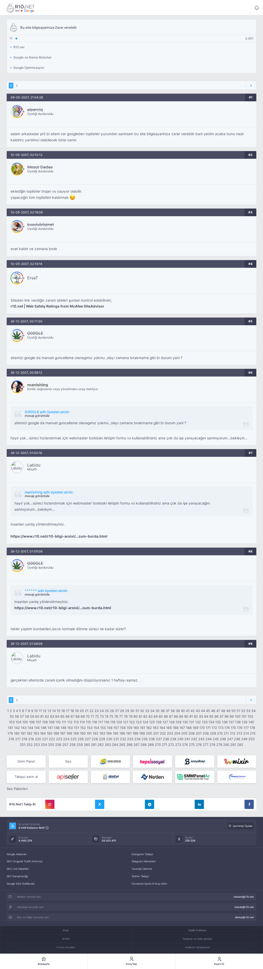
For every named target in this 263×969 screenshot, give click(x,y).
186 (56, 733)
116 (94, 722)
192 (95, 733)
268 (143, 745)
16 (63, 711)
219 (31, 739)
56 (17, 716)
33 (147, 711)
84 (156, 716)
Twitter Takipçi (140, 876)
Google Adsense (16, 854)
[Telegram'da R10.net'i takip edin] (149, 804)
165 (169, 728)
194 (109, 733)
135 (218, 722)
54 (253, 711)
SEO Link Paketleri (18, 868)
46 (213, 711)
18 (72, 711)
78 (126, 716)
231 (116, 739)
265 (122, 745)
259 (80, 745)
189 (76, 733)
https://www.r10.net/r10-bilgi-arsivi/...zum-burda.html (59, 536)
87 (171, 716)
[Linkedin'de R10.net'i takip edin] (199, 804)
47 (218, 711)
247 (230, 739)
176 (239, 728)
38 (173, 711)
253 (37, 745)
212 (233, 733)
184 (43, 733)
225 (73, 739)
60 (37, 716)
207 (199, 733)
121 (125, 722)
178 (252, 728)
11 (40, 711)
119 (112, 722)
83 (150, 716)
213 (239, 733)
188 (69, 733)
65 (62, 716)
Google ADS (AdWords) (21, 883)
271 (164, 745)
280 (226, 745)
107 (38, 722)
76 (116, 716)
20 (82, 711)
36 (163, 711)
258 (72, 745)
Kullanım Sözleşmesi (197, 947)
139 (244, 722)
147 (50, 728)
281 (233, 745)
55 (12, 716)
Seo (68, 761)
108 (45, 722)
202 (163, 733)
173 (220, 728)
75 (111, 716)
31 (137, 711)
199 (142, 733)
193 (102, 733)
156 (109, 728)
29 (127, 711)
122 (132, 722)
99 (232, 716)
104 (18, 722)
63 (52, 716)
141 (10, 728)
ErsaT (32, 278)
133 (205, 722)
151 (76, 728)
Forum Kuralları (66, 947)
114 (82, 722)
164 (162, 728)
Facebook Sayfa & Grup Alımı (149, 883)
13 (49, 711)
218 (24, 739)
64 (57, 716)
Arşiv (66, 930)
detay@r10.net (244, 917)
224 (66, 739)
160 (136, 728)
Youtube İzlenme (142, 868)
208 (206, 733)
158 (123, 728)
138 (238, 722)
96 (216, 716)
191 (89, 733)
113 (76, 722)
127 (165, 722)
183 (36, 733)
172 (214, 728)
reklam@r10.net (243, 896)
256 (58, 745)
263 (108, 745)
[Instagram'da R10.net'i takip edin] (49, 804)
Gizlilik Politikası (197, 930)
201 (156, 733)
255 (51, 745)
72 (97, 716)
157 (116, 728)
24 (102, 711)
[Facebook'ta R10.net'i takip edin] (249, 804)
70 (88, 716)
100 (237, 716)
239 (173, 739)
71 (92, 716)
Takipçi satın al (26, 777)
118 (106, 722)
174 (227, 728)
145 (37, 728)
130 (185, 722)
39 (178, 711)
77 (121, 716)
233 (130, 739)
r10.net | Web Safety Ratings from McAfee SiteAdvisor (57, 306)
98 (226, 716)
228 (95, 739)
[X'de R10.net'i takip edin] (99, 804)
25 (107, 711)
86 (166, 716)
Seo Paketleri (17, 789)
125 (152, 722)
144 (30, 728)
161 (142, 728)
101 (244, 716)
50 (233, 711)
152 (83, 728)
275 (192, 745)
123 (139, 722)
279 (219, 745)
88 (176, 716)
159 (129, 728)
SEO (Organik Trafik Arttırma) (25, 861)
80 (136, 716)
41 (188, 711)
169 (195, 728)
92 (196, 716)
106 (32, 722)
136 (225, 722)
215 (253, 733)
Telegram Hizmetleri (144, 861)
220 (38, 739)
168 (189, 728)
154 (96, 728)
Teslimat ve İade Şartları (197, 938)
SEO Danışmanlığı (17, 876)
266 (129, 745)
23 (97, 711)
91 (191, 716)
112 (69, 722)
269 (151, 745)
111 (64, 722)
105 (25, 722)
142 (17, 728)
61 (42, 716)
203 (170, 733)
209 (213, 733)
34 (152, 711)
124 (145, 722)
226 (81, 739)
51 (238, 711)
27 (117, 711)
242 (194, 739)
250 (251, 739)
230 (109, 739)
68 (78, 716)
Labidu (33, 465)
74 (106, 716)
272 (171, 745)
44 (203, 711)
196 (122, 733)
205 (184, 733)
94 (206, 716)
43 (198, 711)
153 (89, 728)
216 (11, 739)
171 (208, 728)
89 (181, 716)
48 (223, 711)
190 (83, 733)
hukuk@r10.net (244, 906)
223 (59, 739)
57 (22, 716)
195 (115, 733)
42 (193, 711)
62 (47, 716)
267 (136, 745)
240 (180, 739)
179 (10, 733)
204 (177, 733)
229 (102, 739)
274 (185, 745)
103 (12, 722)
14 (54, 711)
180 (17, 733)
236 (152, 739)
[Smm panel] (194, 777)
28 (122, 711)
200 (149, 733)
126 (159, 722)
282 (240, 745)
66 (67, 716)
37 (168, 711)
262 (101, 745)
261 (94, 745)
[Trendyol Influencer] (236, 761)
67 (72, 716)
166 (176, 728)
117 (100, 722)
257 (65, 745)
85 (161, 716)
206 (192, 733)
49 (228, 711)
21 (86, 711)
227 (88, 739)
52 (243, 711)
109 (51, 722)
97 (221, 716)
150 (70, 728)
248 (237, 739)
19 (77, 711)
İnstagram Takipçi (142, 854)
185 (49, 733)
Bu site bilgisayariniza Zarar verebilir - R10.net (21, 8)
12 (44, 711)
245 (216, 739)
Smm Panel (26, 761)
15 (58, 711)
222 (52, 739)
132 (198, 722)
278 (212, 745)
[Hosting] (110, 777)
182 (29, 733)
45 (208, 711)
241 (187, 739)
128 (172, 722)
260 (87, 745)
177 (246, 728)
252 (29, 745)
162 (149, 728)
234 (137, 739)
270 (158, 745)
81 (140, 716)
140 (251, 722)
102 (250, 716)
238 (166, 739)
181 (23, 733)
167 (182, 728)
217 (18, 739)
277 (205, 745)
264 (115, 745)
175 (233, 728)
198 (135, 733)
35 (157, 711)
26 (112, 711)
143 (23, 728)
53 (248, 711)
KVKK (66, 938)
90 (186, 716)
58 (27, 716)
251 (22, 745)
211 (226, 733)
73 (102, 716)
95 (211, 716)
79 (131, 716)
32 (142, 711)
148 (57, 728)
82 (145, 716)
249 (244, 739)
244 (208, 739)
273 (178, 745)
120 (119, 722)
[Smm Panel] (152, 761)
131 (191, 722)
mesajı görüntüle (37, 416)
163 (155, 728)
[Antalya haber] (110, 761)
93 (201, 716)
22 (91, 711)
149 (63, 728)
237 (159, 739)
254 (44, 745)
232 (123, 739)
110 (58, 722)
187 (62, 733)
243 (201, 739)
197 (129, 733)
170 (202, 728)
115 (88, 722)
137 (231, 722)
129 (178, 722)
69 (83, 716)
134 (211, 722)
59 (32, 716)
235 (145, 739)
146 (43, 728)
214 (246, 733)
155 (103, 728)
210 (220, 733)
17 (67, 711)
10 (36, 711)
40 (183, 711)
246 (223, 739)
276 (199, 745)
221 (45, 739)
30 (132, 711)
